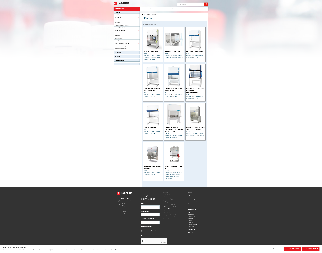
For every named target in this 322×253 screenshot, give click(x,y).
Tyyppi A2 (146, 59)
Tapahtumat (180, 9)
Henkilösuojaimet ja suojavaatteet (122, 46)
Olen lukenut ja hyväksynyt (149, 231)
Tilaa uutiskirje (191, 216)
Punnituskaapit (176, 174)
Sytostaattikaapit (155, 57)
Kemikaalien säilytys (119, 20)
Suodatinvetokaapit (170, 176)
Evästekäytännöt (192, 226)
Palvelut (146, 9)
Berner (145, 53)
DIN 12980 (152, 59)
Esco (187, 53)
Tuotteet (117, 12)
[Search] (206, 4)
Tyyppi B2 (174, 96)
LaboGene (167, 133)
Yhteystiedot (191, 9)
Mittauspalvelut (119, 60)
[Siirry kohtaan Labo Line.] (142, 15)
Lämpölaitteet (118, 17)
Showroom (190, 204)
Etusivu (190, 193)
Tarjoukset (118, 64)
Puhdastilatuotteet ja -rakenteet (122, 25)
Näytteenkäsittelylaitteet (120, 30)
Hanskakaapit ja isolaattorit (121, 48)
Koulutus (190, 206)
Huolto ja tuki (191, 200)
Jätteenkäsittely (118, 38)
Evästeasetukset (276, 248)
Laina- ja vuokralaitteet (193, 202)
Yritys (169, 9)
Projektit (190, 220)
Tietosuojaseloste (192, 224)
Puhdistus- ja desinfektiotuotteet (122, 43)
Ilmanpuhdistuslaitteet (120, 28)
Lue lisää (115, 250)
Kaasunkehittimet (119, 33)
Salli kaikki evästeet (292, 248)
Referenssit (190, 218)
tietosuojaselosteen (148, 232)
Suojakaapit (117, 22)
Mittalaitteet (117, 35)
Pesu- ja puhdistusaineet (170, 215)
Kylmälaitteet (118, 15)
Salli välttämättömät (311, 248)
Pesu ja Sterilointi (119, 41)
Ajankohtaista (159, 9)
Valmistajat (118, 52)
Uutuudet (118, 56)
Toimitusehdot (191, 214)
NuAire (188, 131)
